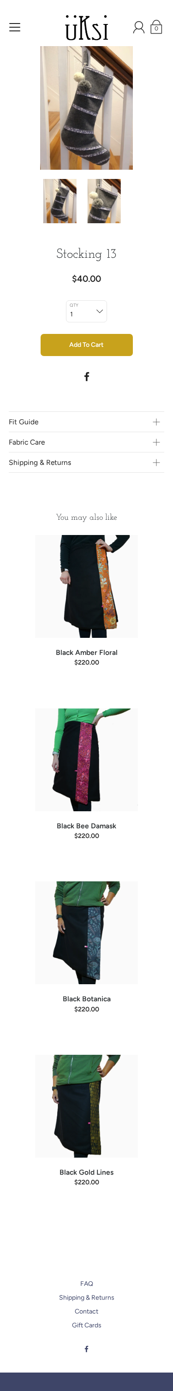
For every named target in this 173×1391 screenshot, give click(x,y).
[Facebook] (87, 377)
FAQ (86, 1284)
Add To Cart (86, 345)
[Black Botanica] (87, 932)
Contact (86, 1311)
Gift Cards (86, 1325)
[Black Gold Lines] (87, 1106)
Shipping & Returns (86, 1298)
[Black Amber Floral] (87, 586)
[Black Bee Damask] (87, 759)
